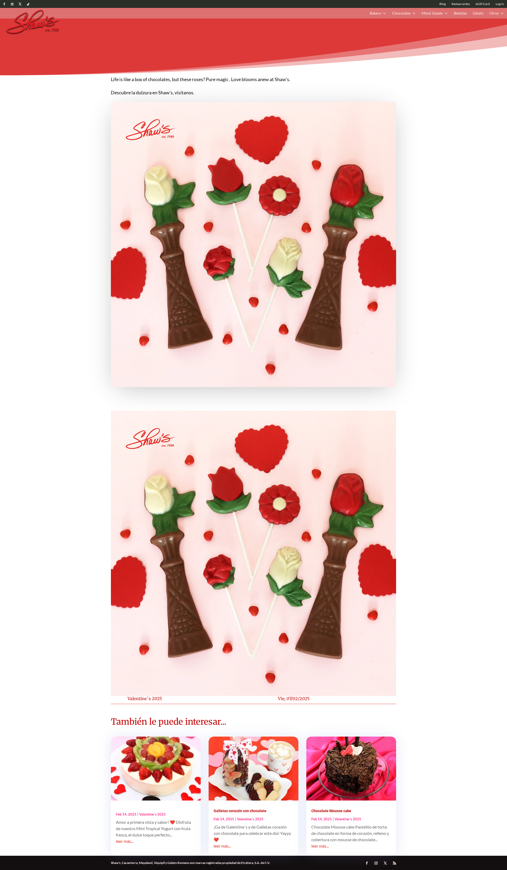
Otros (494, 13)
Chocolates (401, 13)
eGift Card (483, 4)
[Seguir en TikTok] (28, 4)
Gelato (478, 13)
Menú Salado (432, 13)
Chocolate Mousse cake (331, 811)
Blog (442, 4)
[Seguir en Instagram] (12, 4)
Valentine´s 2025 (145, 698)
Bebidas (460, 13)
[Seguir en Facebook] (4, 4)
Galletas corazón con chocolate (240, 811)
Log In (500, 4)
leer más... (124, 841)
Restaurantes (461, 4)
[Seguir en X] (20, 4)
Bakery (375, 13)
